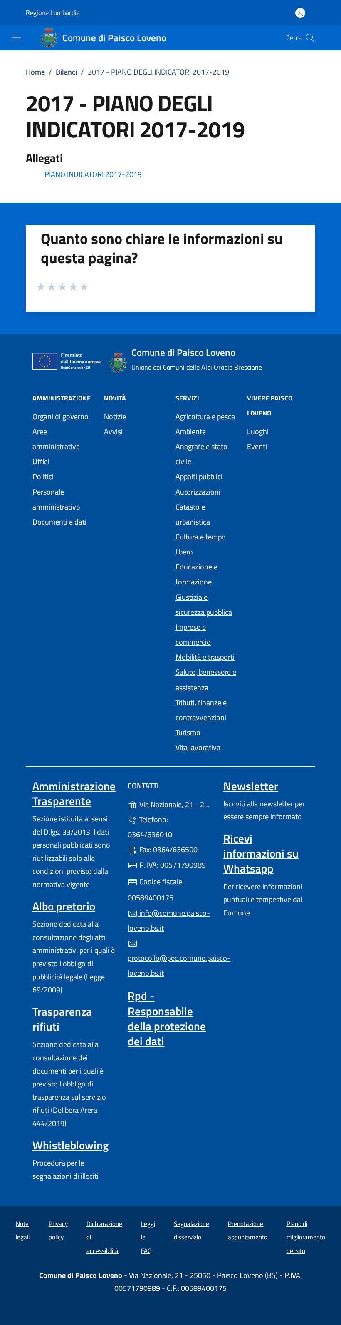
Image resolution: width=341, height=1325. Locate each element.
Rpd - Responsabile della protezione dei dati (167, 1018)
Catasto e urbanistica (192, 514)
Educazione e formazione (196, 574)
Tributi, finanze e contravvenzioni (201, 710)
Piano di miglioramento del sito (306, 1237)
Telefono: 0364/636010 (150, 827)
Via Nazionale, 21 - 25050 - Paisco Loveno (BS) (175, 803)
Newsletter (250, 786)
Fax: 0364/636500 (168, 849)
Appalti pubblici (198, 476)
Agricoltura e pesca (205, 416)
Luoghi (258, 431)
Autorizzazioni (197, 491)
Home (35, 71)
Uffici (40, 461)
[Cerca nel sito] (310, 38)
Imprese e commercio (193, 634)
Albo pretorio (63, 906)
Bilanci (66, 71)
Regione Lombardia (53, 12)
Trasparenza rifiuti (62, 1019)
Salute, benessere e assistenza (205, 679)
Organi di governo (60, 416)
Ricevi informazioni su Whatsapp (261, 853)
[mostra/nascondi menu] (17, 37)
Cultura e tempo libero (200, 544)
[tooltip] (170, 174)
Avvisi (113, 431)
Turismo (187, 732)
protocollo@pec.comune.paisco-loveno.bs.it (170, 965)
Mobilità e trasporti (205, 657)
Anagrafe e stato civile (201, 454)
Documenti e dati (59, 521)
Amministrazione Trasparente (74, 793)
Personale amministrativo (56, 499)
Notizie (115, 416)
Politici (43, 476)
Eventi (257, 446)
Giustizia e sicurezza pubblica (203, 605)
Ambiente (190, 431)
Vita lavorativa (197, 747)
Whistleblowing (70, 1145)
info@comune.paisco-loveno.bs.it (169, 920)
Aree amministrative (56, 439)
